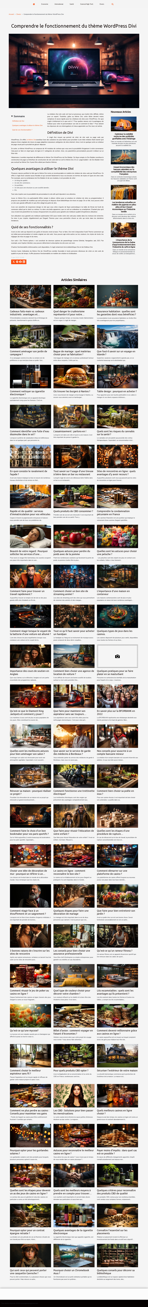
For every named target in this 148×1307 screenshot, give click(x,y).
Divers (102, 4)
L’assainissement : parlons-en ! (69, 431)
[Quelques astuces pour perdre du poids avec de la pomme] (74, 536)
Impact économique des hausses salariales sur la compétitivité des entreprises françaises (124, 170)
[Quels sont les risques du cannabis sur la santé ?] (117, 416)
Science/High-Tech (86, 4)
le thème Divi (31, 140)
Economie (44, 4)
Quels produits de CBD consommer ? (73, 511)
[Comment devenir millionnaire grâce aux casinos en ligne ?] (117, 1016)
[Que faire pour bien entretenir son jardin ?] (117, 896)
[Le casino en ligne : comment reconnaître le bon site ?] (74, 856)
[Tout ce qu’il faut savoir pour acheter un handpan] (74, 616)
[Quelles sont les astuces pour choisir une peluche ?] (117, 536)
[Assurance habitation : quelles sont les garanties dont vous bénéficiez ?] (117, 296)
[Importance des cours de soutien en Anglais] (30, 656)
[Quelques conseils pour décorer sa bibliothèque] (117, 1255)
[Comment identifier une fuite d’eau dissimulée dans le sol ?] (30, 416)
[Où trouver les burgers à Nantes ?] (74, 376)
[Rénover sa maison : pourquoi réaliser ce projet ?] (30, 776)
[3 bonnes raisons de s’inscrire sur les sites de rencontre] (30, 936)
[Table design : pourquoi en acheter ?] (117, 376)
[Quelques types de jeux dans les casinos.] (117, 616)
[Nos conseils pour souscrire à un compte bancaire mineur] (117, 736)
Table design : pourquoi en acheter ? (117, 391)
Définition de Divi (18, 121)
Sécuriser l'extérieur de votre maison (117, 1070)
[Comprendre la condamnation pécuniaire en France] (117, 496)
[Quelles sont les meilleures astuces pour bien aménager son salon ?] (30, 736)
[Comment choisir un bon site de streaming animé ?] (74, 576)
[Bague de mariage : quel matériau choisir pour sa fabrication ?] (74, 336)
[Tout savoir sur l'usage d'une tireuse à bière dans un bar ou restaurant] (74, 456)
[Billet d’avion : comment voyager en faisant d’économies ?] (74, 1016)
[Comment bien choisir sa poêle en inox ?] (117, 776)
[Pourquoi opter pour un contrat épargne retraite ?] (30, 1215)
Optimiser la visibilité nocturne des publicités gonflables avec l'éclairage (123, 136)
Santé (72, 4)
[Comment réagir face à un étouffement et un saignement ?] (30, 896)
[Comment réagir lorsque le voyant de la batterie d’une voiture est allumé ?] (30, 616)
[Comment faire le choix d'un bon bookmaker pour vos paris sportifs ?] (30, 816)
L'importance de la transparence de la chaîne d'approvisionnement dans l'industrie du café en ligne (123, 243)
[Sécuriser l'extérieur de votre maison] (117, 1055)
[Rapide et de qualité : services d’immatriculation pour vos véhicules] (30, 496)
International (59, 4)
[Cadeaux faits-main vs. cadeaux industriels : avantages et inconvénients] (30, 296)
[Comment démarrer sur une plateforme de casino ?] (117, 856)
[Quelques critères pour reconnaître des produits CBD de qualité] (117, 1175)
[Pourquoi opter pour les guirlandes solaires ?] (30, 1135)
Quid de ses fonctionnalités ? (22, 130)
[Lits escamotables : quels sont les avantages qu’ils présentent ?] (117, 976)
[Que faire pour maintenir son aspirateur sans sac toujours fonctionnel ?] (74, 696)
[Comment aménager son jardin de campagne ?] (30, 336)
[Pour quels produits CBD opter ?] (74, 1055)
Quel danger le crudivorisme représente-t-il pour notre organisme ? (69, 314)
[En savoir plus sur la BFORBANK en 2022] (117, 696)
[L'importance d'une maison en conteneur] (117, 576)
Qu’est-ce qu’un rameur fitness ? (114, 950)
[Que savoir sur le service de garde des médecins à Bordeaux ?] (74, 736)
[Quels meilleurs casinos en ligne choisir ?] (117, 1095)
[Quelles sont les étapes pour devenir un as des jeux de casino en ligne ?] (30, 1175)
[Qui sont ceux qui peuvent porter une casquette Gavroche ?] (30, 1255)
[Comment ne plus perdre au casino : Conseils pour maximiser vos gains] (30, 1095)
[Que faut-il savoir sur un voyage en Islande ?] (117, 336)
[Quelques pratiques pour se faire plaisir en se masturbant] (117, 656)
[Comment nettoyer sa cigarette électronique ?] (30, 376)
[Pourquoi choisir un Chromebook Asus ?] (74, 1255)
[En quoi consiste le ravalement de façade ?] (30, 456)
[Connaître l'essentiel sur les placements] (117, 1215)
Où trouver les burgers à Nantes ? (71, 391)
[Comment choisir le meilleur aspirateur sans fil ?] (30, 1055)
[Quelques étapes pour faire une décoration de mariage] (74, 896)
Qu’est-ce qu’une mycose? (24, 1030)
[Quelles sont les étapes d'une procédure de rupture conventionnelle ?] (117, 816)
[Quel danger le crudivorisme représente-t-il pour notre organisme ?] (74, 296)
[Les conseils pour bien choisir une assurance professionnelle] (74, 936)
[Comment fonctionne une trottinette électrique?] (74, 776)
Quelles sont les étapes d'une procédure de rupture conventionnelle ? (113, 833)
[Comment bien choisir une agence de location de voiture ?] (74, 656)
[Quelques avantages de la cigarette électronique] (74, 1215)
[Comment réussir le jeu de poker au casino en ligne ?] (30, 976)
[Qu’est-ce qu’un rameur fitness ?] (117, 936)
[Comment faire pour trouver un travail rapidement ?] (30, 576)
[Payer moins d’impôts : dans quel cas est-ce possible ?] (117, 1135)
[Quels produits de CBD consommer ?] (74, 496)
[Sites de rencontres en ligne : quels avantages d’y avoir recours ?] (117, 456)
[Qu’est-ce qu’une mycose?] (30, 1016)
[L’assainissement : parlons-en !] (74, 416)
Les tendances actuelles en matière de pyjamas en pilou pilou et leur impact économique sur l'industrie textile (124, 207)
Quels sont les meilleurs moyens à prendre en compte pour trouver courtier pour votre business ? (72, 1193)
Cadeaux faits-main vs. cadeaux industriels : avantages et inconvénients (27, 314)
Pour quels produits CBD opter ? (70, 1070)
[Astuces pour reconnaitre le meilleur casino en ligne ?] (74, 1135)
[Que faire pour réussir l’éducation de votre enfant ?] (74, 816)
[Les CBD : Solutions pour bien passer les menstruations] (74, 1095)
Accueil (11, 14)
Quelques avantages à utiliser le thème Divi (27, 125)
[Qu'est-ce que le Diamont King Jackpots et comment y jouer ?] (30, 696)
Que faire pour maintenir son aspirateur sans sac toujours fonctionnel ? (69, 714)
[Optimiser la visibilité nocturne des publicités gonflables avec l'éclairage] (124, 124)
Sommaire (19, 116)
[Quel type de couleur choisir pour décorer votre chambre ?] (74, 976)
